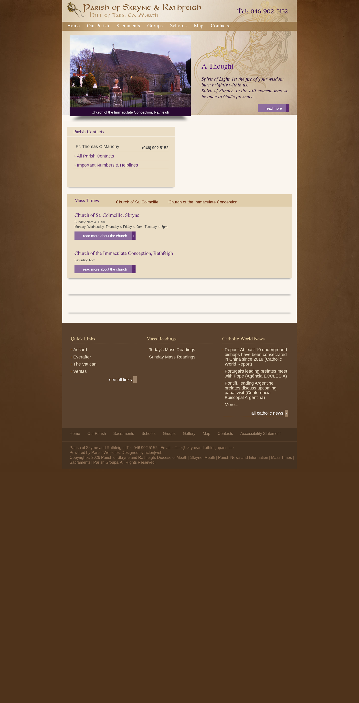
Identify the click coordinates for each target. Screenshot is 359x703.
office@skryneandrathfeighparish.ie (203, 448)
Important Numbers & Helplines (107, 165)
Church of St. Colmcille (137, 202)
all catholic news (269, 413)
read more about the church (108, 236)
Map (198, 25)
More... (231, 404)
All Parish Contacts (95, 156)
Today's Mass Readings (172, 349)
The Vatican (84, 364)
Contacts (220, 25)
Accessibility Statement (260, 433)
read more (276, 108)
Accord (80, 349)
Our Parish (98, 25)
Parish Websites (105, 453)
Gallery (189, 433)
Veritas (80, 371)
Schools (178, 25)
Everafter (82, 357)
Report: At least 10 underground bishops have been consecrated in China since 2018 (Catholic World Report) (256, 357)
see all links (122, 379)
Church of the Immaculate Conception (203, 202)
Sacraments (128, 25)
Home (73, 25)
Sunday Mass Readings (172, 357)
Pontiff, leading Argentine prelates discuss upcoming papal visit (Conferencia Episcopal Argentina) (250, 390)
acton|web (153, 453)
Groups (155, 25)
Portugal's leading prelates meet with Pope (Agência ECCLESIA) (256, 373)
